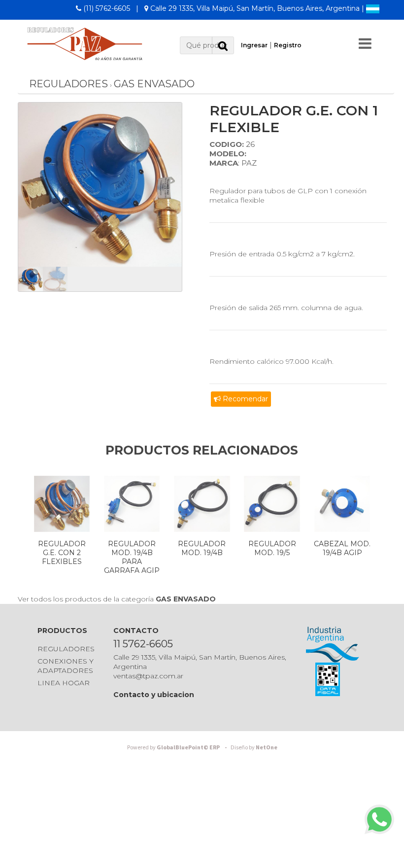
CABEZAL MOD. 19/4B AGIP (342, 548)
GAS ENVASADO (154, 84)
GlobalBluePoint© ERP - (178, 747)
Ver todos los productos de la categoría (117, 599)
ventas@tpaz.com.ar (148, 675)
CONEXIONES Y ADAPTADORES (65, 666)
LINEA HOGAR (63, 682)
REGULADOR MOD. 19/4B (202, 548)
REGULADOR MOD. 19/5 (272, 548)
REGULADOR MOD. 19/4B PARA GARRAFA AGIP (132, 557)
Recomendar (244, 398)
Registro (288, 45)
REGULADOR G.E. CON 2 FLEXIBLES (62, 552)
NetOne (254, 747)
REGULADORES (68, 84)
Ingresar (254, 45)
